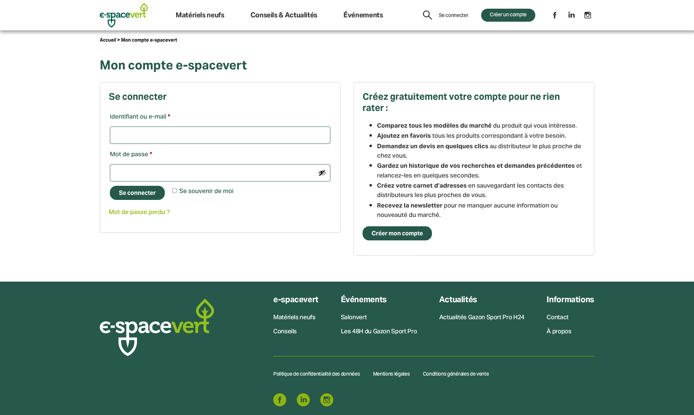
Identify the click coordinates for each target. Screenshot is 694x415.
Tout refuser (302, 232)
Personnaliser (366, 232)
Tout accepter (239, 232)
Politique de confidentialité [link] (444, 232)
